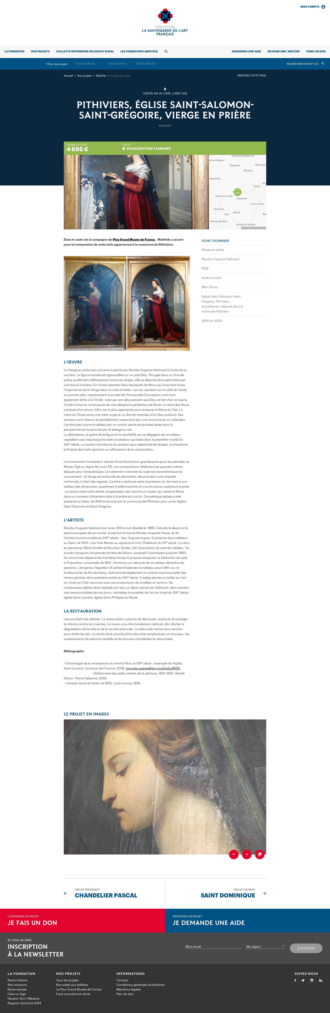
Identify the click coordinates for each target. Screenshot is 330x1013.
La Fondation (22, 974)
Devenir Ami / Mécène (284, 51)
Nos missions (17, 984)
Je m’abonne (306, 948)
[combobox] (87, 64)
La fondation (14, 51)
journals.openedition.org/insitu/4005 (153, 668)
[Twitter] (303, 980)
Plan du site (124, 994)
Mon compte (309, 6)
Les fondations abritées (139, 51)
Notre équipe (17, 989)
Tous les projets (67, 980)
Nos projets (40, 51)
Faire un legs (17, 994)
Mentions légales (128, 989)
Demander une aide (246, 51)
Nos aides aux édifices (72, 984)
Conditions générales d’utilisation (140, 984)
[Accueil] (165, 22)
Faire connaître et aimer (73, 994)
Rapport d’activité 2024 (24, 1003)
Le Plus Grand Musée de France (78, 989)
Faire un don (316, 51)
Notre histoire (18, 980)
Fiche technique (215, 241)
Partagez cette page (251, 75)
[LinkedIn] (320, 980)
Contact (122, 980)
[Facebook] (295, 980)
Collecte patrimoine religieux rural (85, 51)
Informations (130, 974)
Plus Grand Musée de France (134, 239)
